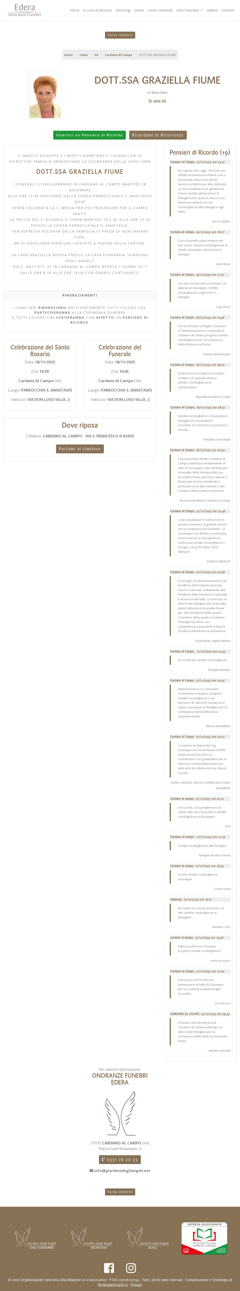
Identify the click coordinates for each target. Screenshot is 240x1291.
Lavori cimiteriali (160, 10)
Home (74, 10)
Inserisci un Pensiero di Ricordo (89, 135)
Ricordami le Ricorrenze (158, 135)
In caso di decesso (97, 10)
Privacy (136, 1285)
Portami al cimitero (80, 449)
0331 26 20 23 (121, 1159)
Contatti (227, 10)
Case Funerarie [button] (188, 10)
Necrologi (123, 10)
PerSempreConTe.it (113, 1285)
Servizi (139, 10)
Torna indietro (120, 35)
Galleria (212, 10)
